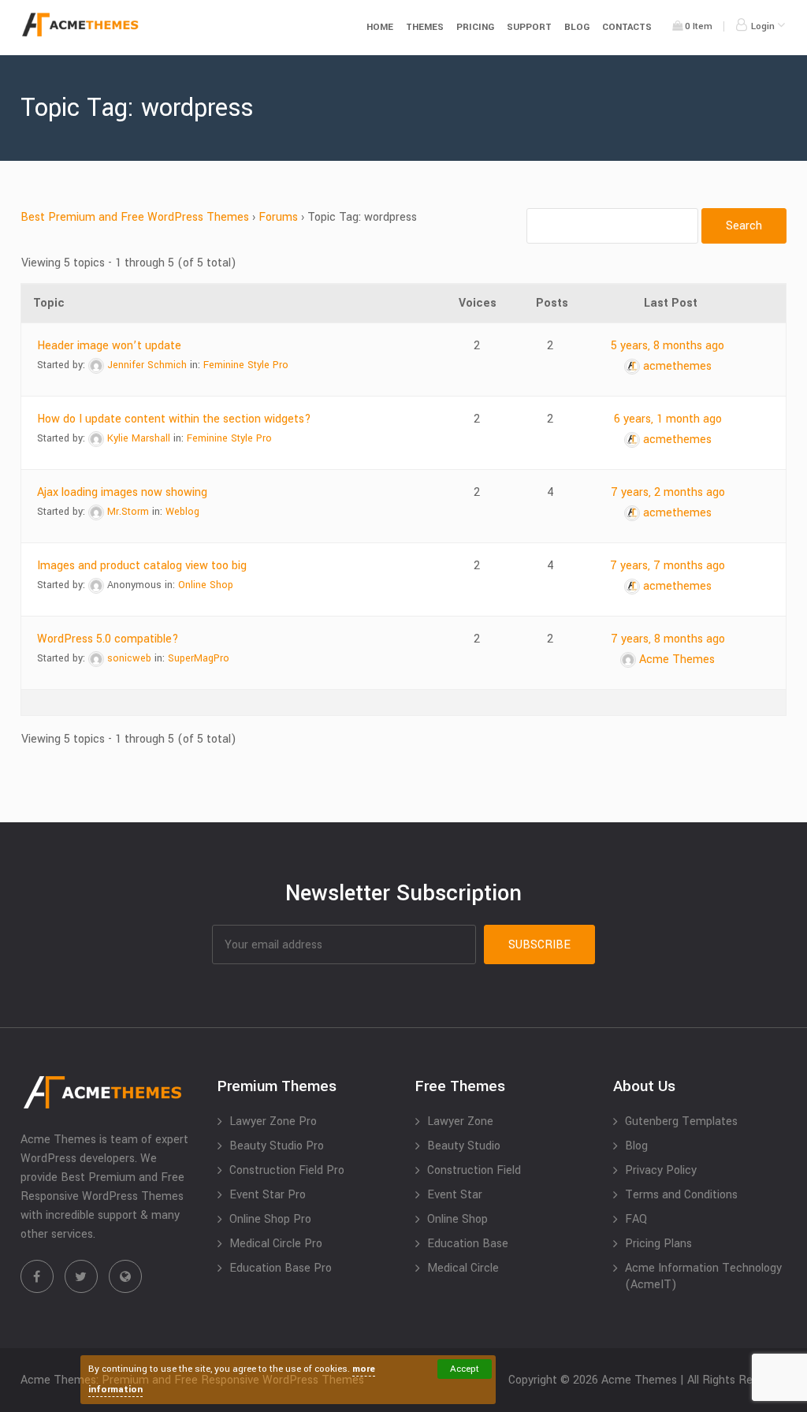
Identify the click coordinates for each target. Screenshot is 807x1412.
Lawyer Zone (460, 1121)
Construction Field (474, 1170)
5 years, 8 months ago (667, 345)
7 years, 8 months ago (668, 639)
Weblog (182, 512)
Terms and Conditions (681, 1195)
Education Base (467, 1243)
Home (379, 27)
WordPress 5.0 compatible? (108, 639)
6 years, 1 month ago (668, 419)
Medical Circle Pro (275, 1243)
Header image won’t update (109, 345)
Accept (464, 1369)
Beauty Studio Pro (276, 1146)
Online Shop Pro (270, 1219)
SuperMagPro (198, 658)
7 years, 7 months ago (667, 565)
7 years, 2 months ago (668, 492)
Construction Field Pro (286, 1170)
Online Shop (205, 585)
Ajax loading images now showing (122, 492)
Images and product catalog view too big (142, 565)
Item (698, 26)
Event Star (454, 1195)
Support (529, 27)
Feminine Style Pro (245, 365)
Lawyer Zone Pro (273, 1121)
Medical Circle (463, 1268)
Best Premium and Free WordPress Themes (134, 217)
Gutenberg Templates (681, 1121)
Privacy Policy (661, 1170)
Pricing (475, 27)
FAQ (636, 1219)
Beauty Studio (463, 1146)
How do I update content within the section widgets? (174, 419)
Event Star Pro (267, 1195)
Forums (278, 217)
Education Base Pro (280, 1268)
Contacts (627, 27)
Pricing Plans (658, 1243)
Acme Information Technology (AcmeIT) (703, 1276)
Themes (425, 27)
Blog (576, 27)
